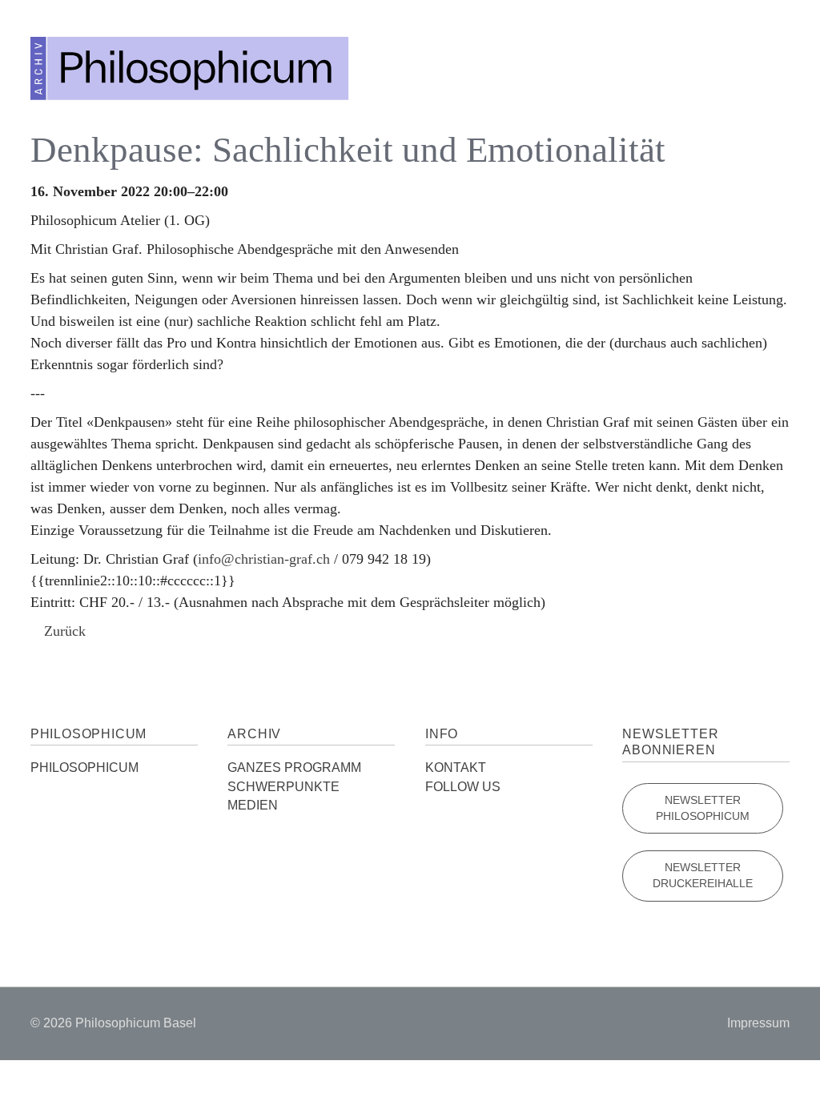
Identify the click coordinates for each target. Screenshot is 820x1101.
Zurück (65, 631)
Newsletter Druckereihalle (703, 876)
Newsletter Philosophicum (703, 808)
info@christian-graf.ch (264, 559)
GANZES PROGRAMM (294, 767)
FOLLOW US (462, 787)
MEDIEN (252, 805)
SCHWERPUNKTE (283, 787)
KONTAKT (455, 767)
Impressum (758, 1023)
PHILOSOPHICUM (84, 767)
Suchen (732, 64)
